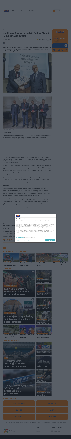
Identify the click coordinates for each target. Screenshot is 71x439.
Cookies (22, 237)
